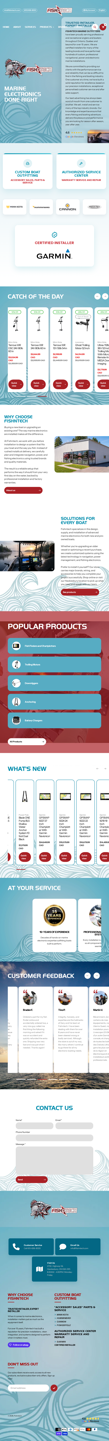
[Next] (105, 296)
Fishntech (18, 1416)
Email (58, 1120)
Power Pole (27, 815)
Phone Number (23, 1132)
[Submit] (54, 1388)
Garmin (45, 815)
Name (19, 1120)
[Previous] (97, 296)
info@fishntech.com (12, 10)
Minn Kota (47, 342)
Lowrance (25, 342)
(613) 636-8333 (30, 10)
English (102, 10)
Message (21, 1144)
